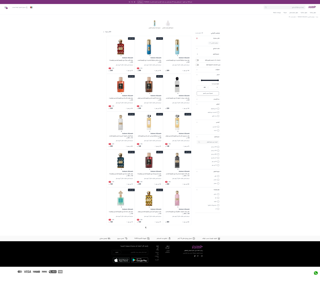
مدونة (285, 12)
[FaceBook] (198, 150)
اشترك (116, 146)
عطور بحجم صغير (293, 12)
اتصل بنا (157, 154)
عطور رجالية (313, 12)
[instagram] (202, 150)
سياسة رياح (157, 147)
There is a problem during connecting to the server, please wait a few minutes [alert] (305, 5)
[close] (293, 3)
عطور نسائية (304, 12)
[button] (266, 7)
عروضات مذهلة (277, 12)
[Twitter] (195, 150)
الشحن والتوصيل (167, 145)
